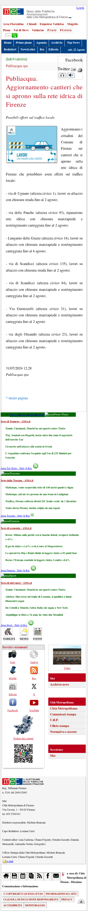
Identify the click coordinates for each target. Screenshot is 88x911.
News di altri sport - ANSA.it (16, 583)
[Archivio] (15, 876)
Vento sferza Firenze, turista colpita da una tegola (32, 508)
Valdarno (38, 30)
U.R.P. (54, 720)
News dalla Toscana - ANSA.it (17, 480)
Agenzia (41, 42)
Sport (42, 414)
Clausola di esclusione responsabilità (30, 899)
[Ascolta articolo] (62, 75)
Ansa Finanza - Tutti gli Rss (15, 570)
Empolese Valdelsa (52, 24)
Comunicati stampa (63, 714)
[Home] (6, 876)
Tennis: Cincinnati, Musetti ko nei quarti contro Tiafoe (35, 428)
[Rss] (39, 876)
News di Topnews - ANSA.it (15, 421)
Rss (42, 49)
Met (53, 755)
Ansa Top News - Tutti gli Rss (16, 468)
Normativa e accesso (63, 731)
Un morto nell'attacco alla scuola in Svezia (28, 446)
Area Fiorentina (13, 24)
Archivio (57, 42)
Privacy (66, 899)
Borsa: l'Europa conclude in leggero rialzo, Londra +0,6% (37, 560)
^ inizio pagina (17, 397)
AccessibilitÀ (12, 905)
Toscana (27, 414)
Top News (73, 42)
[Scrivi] (56, 876)
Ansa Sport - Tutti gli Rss (14, 625)
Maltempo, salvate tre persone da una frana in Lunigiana (36, 494)
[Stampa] (80, 68)
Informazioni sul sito (61, 894)
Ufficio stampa (59, 726)
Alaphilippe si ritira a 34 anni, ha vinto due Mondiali (34, 615)
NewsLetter (28, 49)
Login (80, 7)
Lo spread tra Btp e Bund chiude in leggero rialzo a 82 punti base (41, 553)
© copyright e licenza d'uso (23, 894)
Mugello (72, 24)
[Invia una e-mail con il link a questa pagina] (73, 68)
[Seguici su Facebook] (48, 876)
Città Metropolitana (63, 708)
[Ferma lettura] (70, 75)
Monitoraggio (35, 905)
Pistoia (66, 30)
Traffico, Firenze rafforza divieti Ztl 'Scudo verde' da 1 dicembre (40, 501)
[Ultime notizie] (23, 876)
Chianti (32, 24)
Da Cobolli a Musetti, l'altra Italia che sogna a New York (36, 608)
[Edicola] (31, 876)
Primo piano (24, 42)
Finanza (35, 414)
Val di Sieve (21, 30)
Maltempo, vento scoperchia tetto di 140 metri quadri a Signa (39, 487)
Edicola (53, 49)
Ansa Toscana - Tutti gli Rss (15, 515)
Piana (6, 30)
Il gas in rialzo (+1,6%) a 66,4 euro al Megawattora (34, 546)
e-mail (10, 861)
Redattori (10, 49)
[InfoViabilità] (16, 59)
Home (8, 42)
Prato (52, 30)
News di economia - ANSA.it (16, 528)
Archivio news (59, 684)
